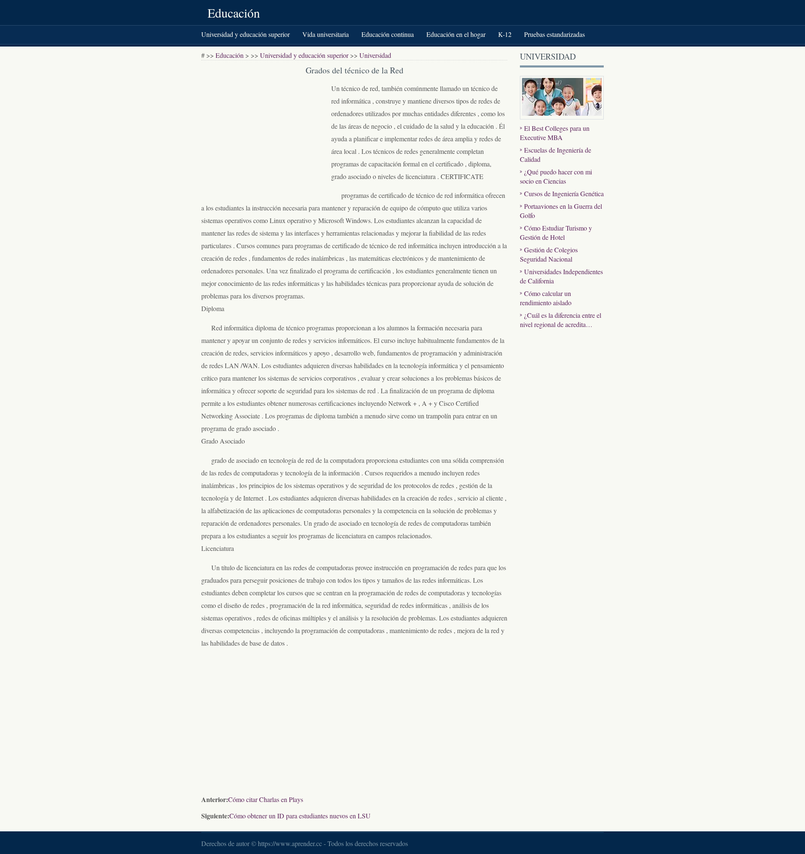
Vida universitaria (325, 34)
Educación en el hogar (456, 34)
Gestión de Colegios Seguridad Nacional (549, 254)
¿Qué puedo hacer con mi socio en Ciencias (556, 176)
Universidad (375, 55)
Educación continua (387, 34)
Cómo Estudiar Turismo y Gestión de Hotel (556, 232)
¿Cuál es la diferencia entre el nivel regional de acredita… (560, 320)
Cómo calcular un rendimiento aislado (545, 298)
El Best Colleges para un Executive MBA (554, 133)
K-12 (505, 34)
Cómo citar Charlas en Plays (265, 799)
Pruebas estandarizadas (554, 34)
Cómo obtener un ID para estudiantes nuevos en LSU (300, 815)
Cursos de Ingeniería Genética (564, 193)
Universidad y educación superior (245, 34)
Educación (234, 12)
